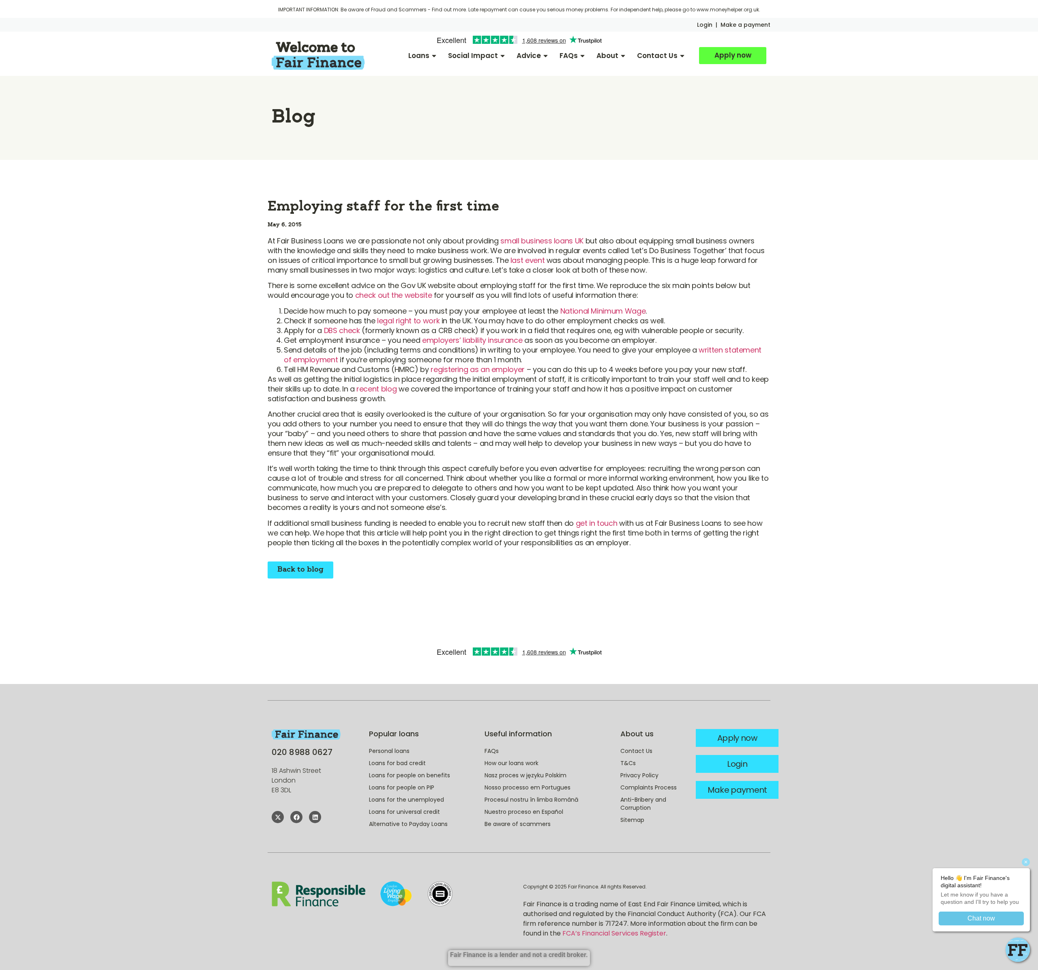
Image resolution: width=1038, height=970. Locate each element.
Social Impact (473, 55)
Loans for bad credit (397, 763)
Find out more (449, 9)
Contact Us (657, 55)
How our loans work (511, 763)
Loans (418, 55)
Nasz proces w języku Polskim (525, 775)
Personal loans (389, 751)
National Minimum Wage (603, 311)
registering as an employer (478, 369)
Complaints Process (648, 787)
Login (704, 25)
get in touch (597, 523)
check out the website (393, 295)
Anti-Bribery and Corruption (643, 804)
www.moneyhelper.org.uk (728, 9)
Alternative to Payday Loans (408, 824)
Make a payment (745, 25)
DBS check (342, 330)
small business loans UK (541, 241)
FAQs (569, 55)
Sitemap (632, 820)
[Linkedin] (315, 817)
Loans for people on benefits (409, 775)
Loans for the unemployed (406, 800)
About (607, 55)
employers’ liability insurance (472, 340)
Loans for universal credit (404, 812)
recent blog (376, 389)
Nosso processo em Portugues (527, 787)
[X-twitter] (278, 817)
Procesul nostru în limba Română (531, 800)
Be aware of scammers (518, 824)
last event (527, 260)
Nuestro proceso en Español (524, 812)
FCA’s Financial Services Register (614, 933)
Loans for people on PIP (401, 787)
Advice (529, 55)
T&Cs (628, 763)
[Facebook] (296, 817)
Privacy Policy (639, 775)
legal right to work (408, 321)
